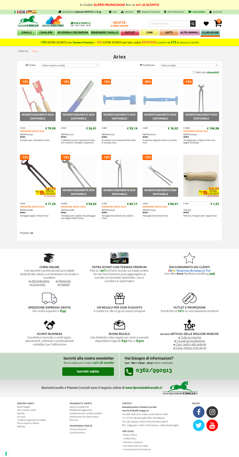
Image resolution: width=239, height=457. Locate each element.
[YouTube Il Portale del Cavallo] (212, 425)
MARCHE (23, 51)
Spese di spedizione (79, 407)
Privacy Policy (130, 435)
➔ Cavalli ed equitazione (189, 341)
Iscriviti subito (88, 371)
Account (21, 417)
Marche (129, 11)
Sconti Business (176, 11)
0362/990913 (82, 23)
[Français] (25, 11)
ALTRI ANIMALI (189, 32)
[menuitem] (26, 33)
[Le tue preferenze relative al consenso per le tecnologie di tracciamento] (6, 453)
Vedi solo (207, 72)
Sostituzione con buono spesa (84, 417)
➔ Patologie (63, 281)
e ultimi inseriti (119, 24)
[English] (21, 11)
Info (115, 11)
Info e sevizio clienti (26, 410)
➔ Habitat (63, 284)
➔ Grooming (37, 284)
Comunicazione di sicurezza (137, 449)
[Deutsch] (30, 11)
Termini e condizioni (133, 442)
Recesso (74, 420)
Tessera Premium (150, 11)
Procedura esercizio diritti (135, 446)
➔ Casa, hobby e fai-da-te (189, 348)
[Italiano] (16, 11)
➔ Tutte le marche (189, 337)
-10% (99, 42)
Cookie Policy (129, 438)
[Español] (34, 11)
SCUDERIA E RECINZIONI (73, 32)
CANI (149, 32)
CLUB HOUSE (210, 32)
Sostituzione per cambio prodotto (86, 413)
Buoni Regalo (23, 407)
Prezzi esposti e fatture (28, 423)
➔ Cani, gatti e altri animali (189, 344)
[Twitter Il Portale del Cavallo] (199, 425)
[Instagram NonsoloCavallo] (212, 412)
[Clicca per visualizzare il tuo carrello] (218, 25)
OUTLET (130, 32)
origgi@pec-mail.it (135, 425)
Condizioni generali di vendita (31, 420)
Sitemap (21, 426)
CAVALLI (26, 32)
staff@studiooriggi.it (169, 425)
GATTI (169, 32)
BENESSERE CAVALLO (104, 32)
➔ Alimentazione (39, 281)
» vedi (211, 273)
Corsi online (198, 11)
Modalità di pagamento (81, 410)
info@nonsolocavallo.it (157, 421)
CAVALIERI (46, 32)
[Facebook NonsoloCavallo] (199, 412)
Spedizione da (81, 11)
